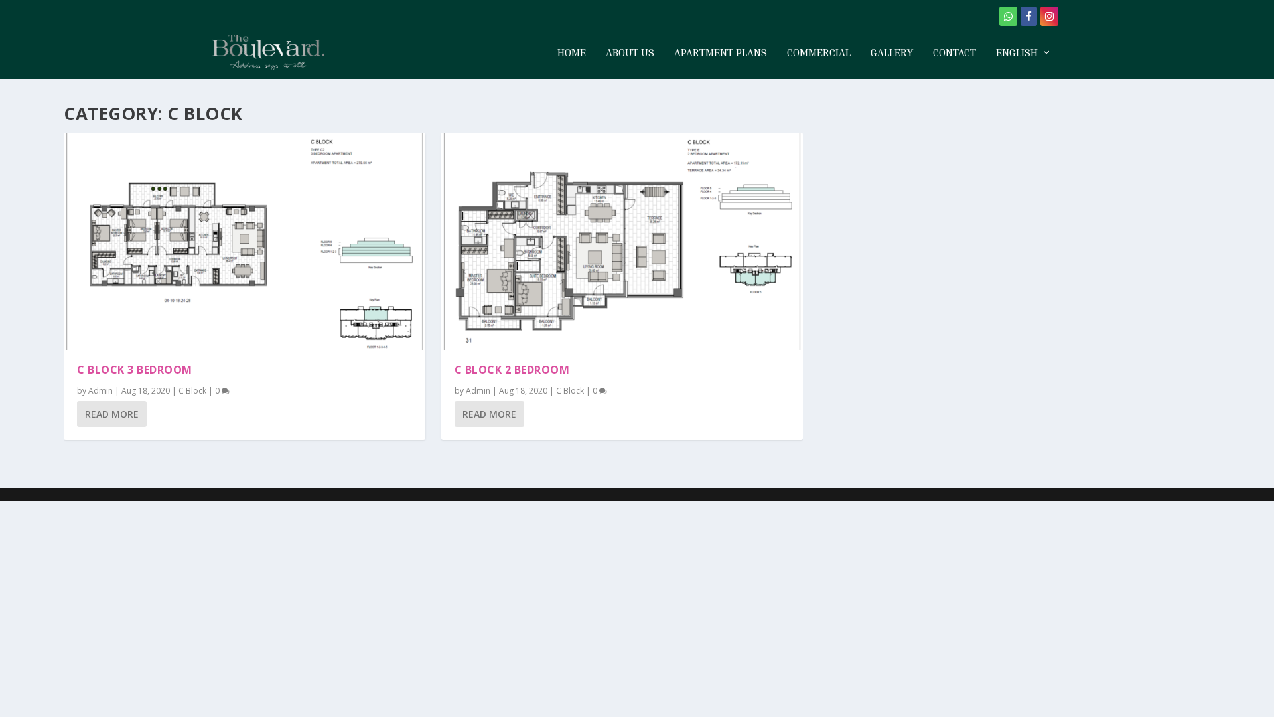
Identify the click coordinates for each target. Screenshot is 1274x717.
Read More (112, 414)
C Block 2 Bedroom (512, 369)
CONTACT (954, 53)
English (1017, 53)
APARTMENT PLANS (720, 53)
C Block (192, 390)
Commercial (819, 53)
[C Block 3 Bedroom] (244, 241)
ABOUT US (630, 53)
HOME (571, 53)
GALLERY (892, 53)
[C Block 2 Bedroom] (622, 241)
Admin (100, 390)
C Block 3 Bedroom (134, 369)
